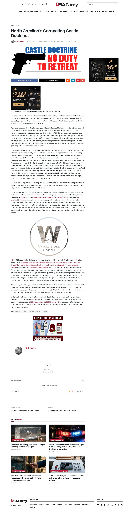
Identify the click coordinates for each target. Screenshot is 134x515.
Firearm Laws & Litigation (59, 471)
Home (19, 11)
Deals (70, 505)
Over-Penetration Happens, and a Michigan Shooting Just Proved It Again (28, 446)
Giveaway (77, 505)
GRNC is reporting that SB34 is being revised (45, 302)
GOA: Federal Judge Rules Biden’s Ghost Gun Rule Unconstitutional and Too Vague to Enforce (66, 478)
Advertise (85, 505)
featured (38, 312)
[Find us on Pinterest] (43, 4)
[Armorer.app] (26, 98)
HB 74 (13, 260)
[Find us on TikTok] (40, 4)
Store (65, 505)
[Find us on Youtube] (22, 4)
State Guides (33, 505)
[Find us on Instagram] (29, 4)
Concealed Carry (18, 440)
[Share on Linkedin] (73, 80)
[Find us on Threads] (46, 4)
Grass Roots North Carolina (38, 267)
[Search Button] (116, 4)
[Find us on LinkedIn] (36, 4)
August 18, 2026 (54, 483)
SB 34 (23, 197)
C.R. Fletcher (20, 41)
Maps (41, 505)
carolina (18, 312)
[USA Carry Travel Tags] (48, 329)
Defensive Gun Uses (57, 440)
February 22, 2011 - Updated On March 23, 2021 (40, 41)
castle (24, 312)
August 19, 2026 (16, 449)
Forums (53, 505)
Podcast (59, 505)
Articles (18, 25)
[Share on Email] (82, 80)
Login (82, 381)
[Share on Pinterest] (78, 80)
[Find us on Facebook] (25, 4)
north (45, 312)
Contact (113, 11)
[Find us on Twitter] (33, 4)
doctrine (31, 312)
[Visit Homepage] (67, 4)
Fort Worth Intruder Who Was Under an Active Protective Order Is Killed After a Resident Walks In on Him (26, 478)
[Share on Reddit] (68, 80)
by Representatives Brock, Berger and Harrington (50, 197)
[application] (48, 236)
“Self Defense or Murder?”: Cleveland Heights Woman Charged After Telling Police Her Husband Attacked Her (66, 447)
